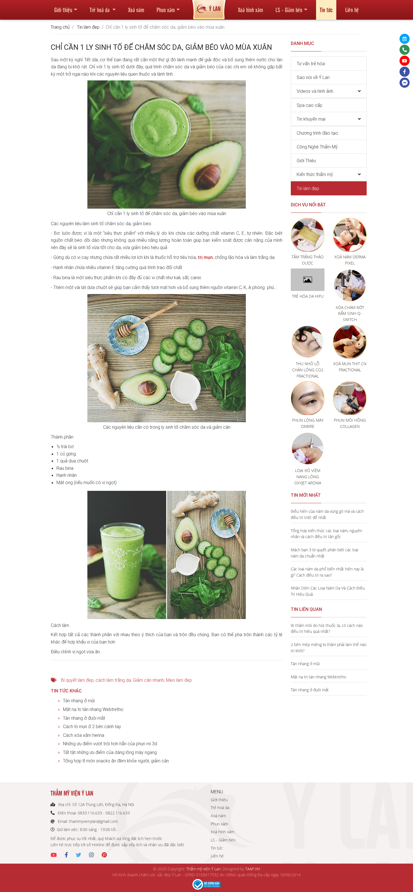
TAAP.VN (252, 868)
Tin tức (326, 9)
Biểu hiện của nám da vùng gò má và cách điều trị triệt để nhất (327, 514)
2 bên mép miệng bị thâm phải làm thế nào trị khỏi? (328, 647)
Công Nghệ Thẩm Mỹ (317, 147)
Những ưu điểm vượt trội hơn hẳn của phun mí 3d (110, 743)
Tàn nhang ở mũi (79, 700)
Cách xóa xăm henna (83, 735)
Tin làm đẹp (88, 27)
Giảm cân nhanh (148, 680)
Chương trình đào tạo (317, 133)
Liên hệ (352, 9)
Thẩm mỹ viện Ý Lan (203, 868)
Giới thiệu (63, 9)
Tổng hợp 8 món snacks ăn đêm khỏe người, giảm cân (116, 761)
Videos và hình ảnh (315, 91)
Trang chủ (60, 27)
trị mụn (205, 257)
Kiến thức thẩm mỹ (315, 174)
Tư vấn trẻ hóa (311, 63)
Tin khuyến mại (311, 119)
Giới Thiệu (306, 160)
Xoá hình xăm (250, 9)
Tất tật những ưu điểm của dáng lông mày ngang (110, 752)
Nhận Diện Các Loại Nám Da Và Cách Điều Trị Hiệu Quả (328, 591)
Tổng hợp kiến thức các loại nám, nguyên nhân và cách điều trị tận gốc (326, 533)
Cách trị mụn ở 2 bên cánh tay (92, 726)
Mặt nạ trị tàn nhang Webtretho (93, 709)
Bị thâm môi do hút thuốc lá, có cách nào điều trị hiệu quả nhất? (327, 628)
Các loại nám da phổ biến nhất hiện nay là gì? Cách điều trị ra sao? (327, 572)
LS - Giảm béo (288, 9)
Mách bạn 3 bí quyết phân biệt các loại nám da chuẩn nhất (324, 553)
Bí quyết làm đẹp (77, 680)
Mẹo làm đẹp (179, 680)
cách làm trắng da (113, 680)
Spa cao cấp (309, 105)
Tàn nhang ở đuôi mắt (84, 718)
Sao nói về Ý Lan (313, 77)
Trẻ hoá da (100, 9)
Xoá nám (136, 9)
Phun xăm (165, 9)
